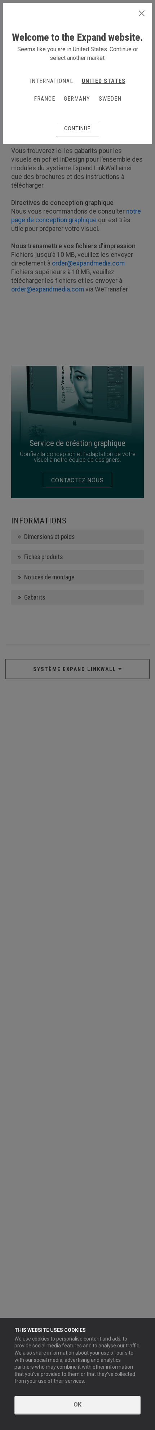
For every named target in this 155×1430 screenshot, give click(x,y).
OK (77, 1404)
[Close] (142, 13)
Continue (77, 128)
